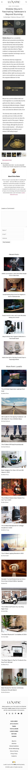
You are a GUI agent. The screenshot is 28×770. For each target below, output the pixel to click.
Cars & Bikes (14, 721)
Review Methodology (14, 748)
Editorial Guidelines (14, 746)
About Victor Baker (14, 176)
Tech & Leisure (15, 6)
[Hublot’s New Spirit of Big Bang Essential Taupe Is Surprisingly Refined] (14, 348)
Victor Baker (7, 17)
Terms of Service (14, 751)
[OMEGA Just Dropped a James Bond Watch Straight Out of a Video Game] (14, 264)
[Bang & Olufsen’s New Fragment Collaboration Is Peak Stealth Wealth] (14, 327)
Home (10, 6)
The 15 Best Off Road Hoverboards (12, 444)
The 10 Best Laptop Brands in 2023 (12, 553)
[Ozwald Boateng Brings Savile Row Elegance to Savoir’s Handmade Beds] (14, 285)
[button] (26, 2)
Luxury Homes (14, 731)
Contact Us (14, 756)
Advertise (14, 743)
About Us (14, 741)
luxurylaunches (7, 160)
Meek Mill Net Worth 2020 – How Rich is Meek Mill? (13, 165)
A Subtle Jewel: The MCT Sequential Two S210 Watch (14, 166)
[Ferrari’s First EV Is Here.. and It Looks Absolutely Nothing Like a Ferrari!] (14, 306)
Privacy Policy (14, 753)
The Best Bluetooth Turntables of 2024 (14, 634)
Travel (14, 726)
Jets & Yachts (14, 723)
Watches (14, 733)
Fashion (14, 736)
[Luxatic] (14, 2)
